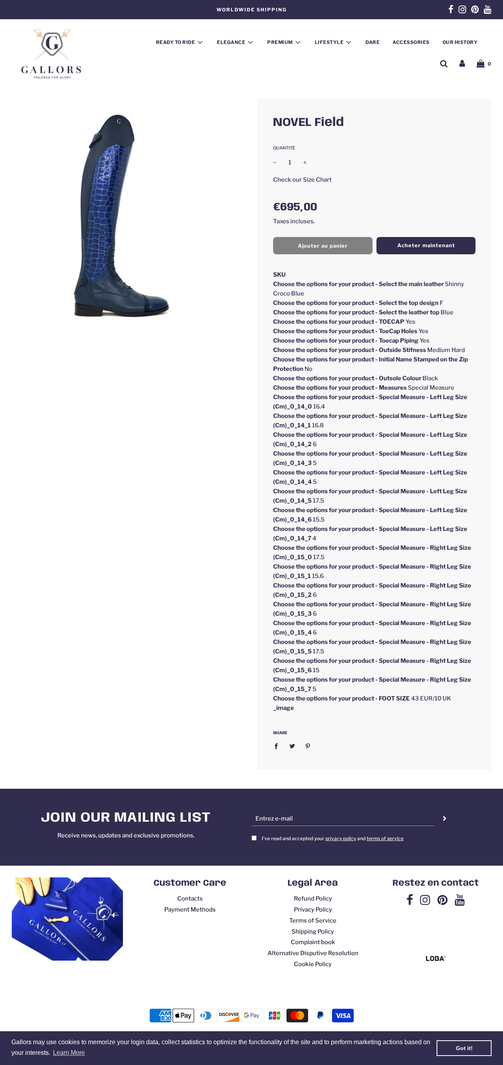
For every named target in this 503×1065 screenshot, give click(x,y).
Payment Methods (190, 909)
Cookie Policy (313, 964)
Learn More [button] (69, 1052)
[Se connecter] (462, 63)
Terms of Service (312, 920)
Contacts (190, 898)
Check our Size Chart (302, 179)
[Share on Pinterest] (308, 745)
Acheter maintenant (426, 245)
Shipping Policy (313, 931)
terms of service (385, 838)
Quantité (284, 148)
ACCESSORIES (411, 42)
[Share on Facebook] (278, 745)
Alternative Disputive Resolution (313, 953)
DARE (372, 42)
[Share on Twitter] (292, 745)
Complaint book (313, 942)
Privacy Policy (313, 909)
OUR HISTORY (460, 42)
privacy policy (340, 838)
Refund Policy (313, 898)
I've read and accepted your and (333, 838)
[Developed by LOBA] (436, 959)
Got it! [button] (464, 1048)
